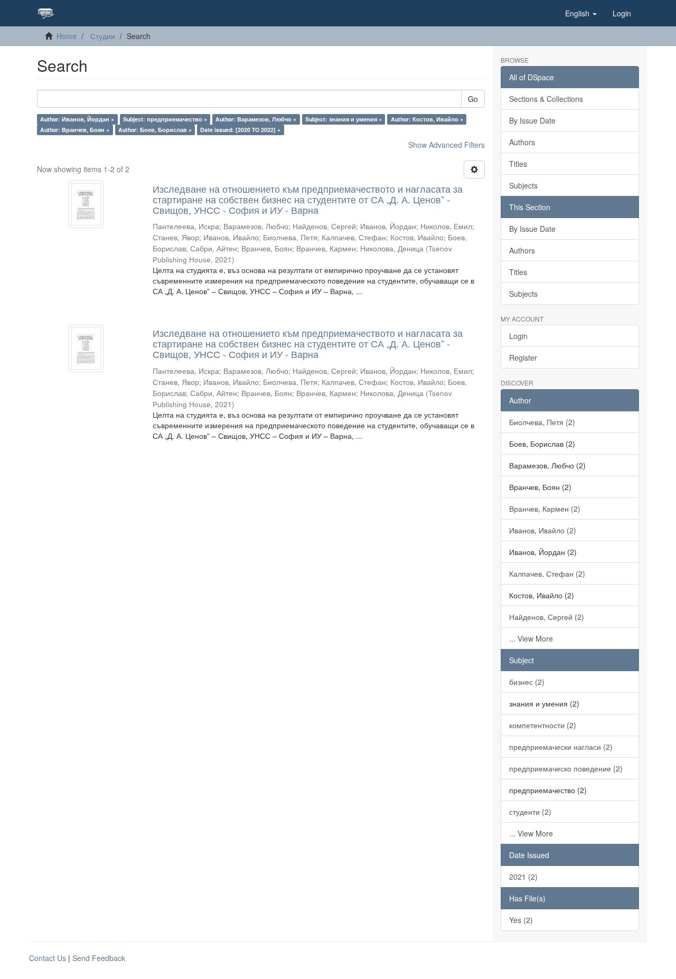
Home (67, 36)
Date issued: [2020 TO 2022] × (240, 130)
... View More (531, 638)
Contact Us (47, 958)
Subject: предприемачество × (165, 119)
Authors (522, 142)
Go (473, 98)
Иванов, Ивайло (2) (542, 530)
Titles (518, 163)
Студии (102, 36)
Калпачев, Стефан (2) (547, 573)
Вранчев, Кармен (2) (544, 508)
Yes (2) (521, 920)
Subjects (523, 185)
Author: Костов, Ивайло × (427, 119)
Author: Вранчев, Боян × (74, 130)
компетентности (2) (542, 725)
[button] (581, 13)
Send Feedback (98, 958)
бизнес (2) (526, 681)
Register (523, 357)
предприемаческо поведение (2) (566, 768)
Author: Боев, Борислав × (155, 130)
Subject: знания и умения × (343, 119)
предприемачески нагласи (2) (561, 746)
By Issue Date (532, 120)
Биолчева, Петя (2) (542, 422)
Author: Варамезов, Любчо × (255, 119)
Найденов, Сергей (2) (546, 616)
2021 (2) (523, 876)
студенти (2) (530, 811)
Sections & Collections (546, 98)
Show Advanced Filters (446, 144)
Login (518, 336)
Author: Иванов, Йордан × (77, 119)
